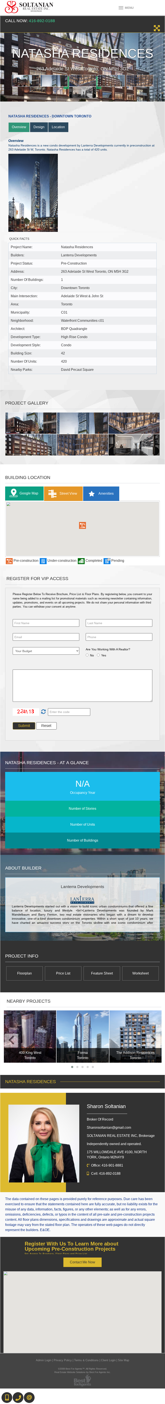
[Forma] (83, 1036)
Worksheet (140, 973)
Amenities (106, 493)
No (92, 655)
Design (39, 127)
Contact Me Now (82, 1262)
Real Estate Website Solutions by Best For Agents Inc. (82, 1372)
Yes (103, 655)
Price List (63, 973)
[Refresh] (43, 711)
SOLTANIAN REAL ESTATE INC (121, 1136)
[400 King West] (30, 1036)
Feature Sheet (102, 973)
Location (58, 127)
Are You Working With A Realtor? (108, 649)
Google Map (29, 493)
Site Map (123, 1360)
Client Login (108, 1360)
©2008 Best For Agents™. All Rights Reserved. (82, 1368)
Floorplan (24, 973)
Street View (68, 493)
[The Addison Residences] (135, 1036)
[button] (82, 525)
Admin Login (43, 1360)
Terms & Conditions (86, 1360)
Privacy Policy (63, 1360)
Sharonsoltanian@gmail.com (109, 1127)
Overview (19, 127)
